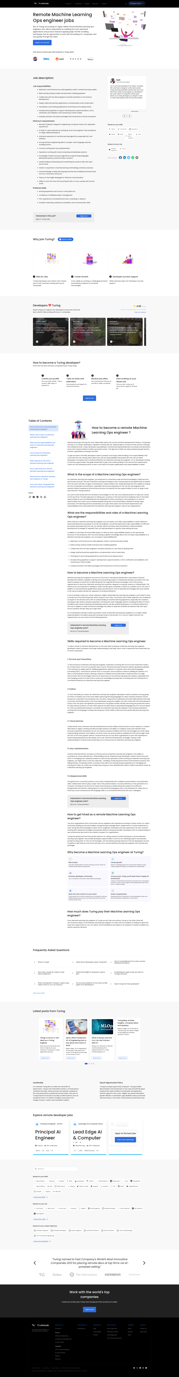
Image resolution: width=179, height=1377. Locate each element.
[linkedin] (124, 158)
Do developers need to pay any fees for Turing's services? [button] (129, 973)
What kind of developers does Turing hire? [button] (91, 962)
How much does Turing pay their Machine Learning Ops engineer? (42, 485)
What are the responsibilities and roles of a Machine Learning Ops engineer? (42, 445)
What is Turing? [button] (43, 962)
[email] (136, 157)
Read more (45, 1058)
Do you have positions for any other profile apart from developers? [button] (91, 984)
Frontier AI (68, 3)
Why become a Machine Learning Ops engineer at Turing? (42, 477)
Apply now (84, 216)
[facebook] (120, 158)
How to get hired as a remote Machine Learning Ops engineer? (42, 470)
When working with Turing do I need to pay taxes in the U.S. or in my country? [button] (53, 984)
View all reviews (140, 312)
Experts (104, 3)
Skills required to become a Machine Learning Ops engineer (42, 462)
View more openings (125, 1140)
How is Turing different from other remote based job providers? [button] (129, 962)
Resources (95, 3)
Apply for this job (42, 42)
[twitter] (128, 158)
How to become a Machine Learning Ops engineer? (40, 454)
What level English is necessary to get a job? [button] (90, 973)
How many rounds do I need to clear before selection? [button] (51, 973)
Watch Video (67, 239)
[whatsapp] (132, 158)
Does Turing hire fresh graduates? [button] (126, 984)
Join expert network (135, 3)
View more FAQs (39, 993)
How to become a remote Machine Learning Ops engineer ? (43, 428)
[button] (126, 92)
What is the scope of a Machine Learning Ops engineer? (42, 436)
